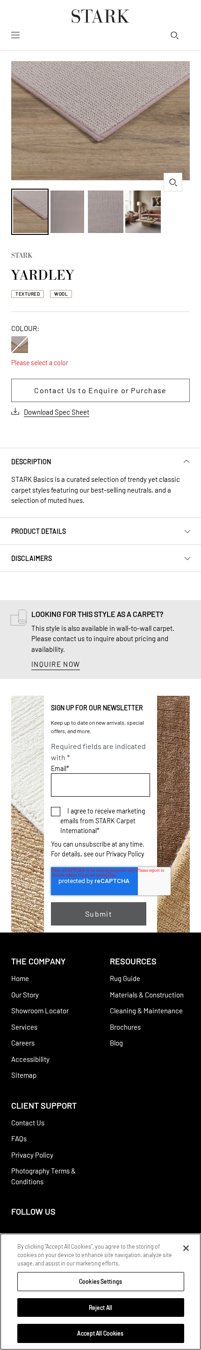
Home (20, 978)
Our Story (25, 994)
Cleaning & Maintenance (146, 1010)
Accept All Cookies (100, 1333)
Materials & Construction (147, 994)
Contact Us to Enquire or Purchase (100, 390)
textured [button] (27, 294)
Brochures (125, 1027)
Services (24, 1027)
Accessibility (30, 1059)
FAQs (19, 1138)
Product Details (38, 531)
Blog (116, 1043)
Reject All (100, 1307)
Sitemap (23, 1075)
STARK (21, 256)
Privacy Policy (125, 854)
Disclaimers (31, 558)
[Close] (186, 1248)
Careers (23, 1043)
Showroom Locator (40, 1010)
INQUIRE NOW (55, 664)
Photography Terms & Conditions (43, 1176)
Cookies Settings (100, 1281)
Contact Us (27, 1122)
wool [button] (61, 294)
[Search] (174, 35)
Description (31, 462)
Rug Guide (125, 978)
